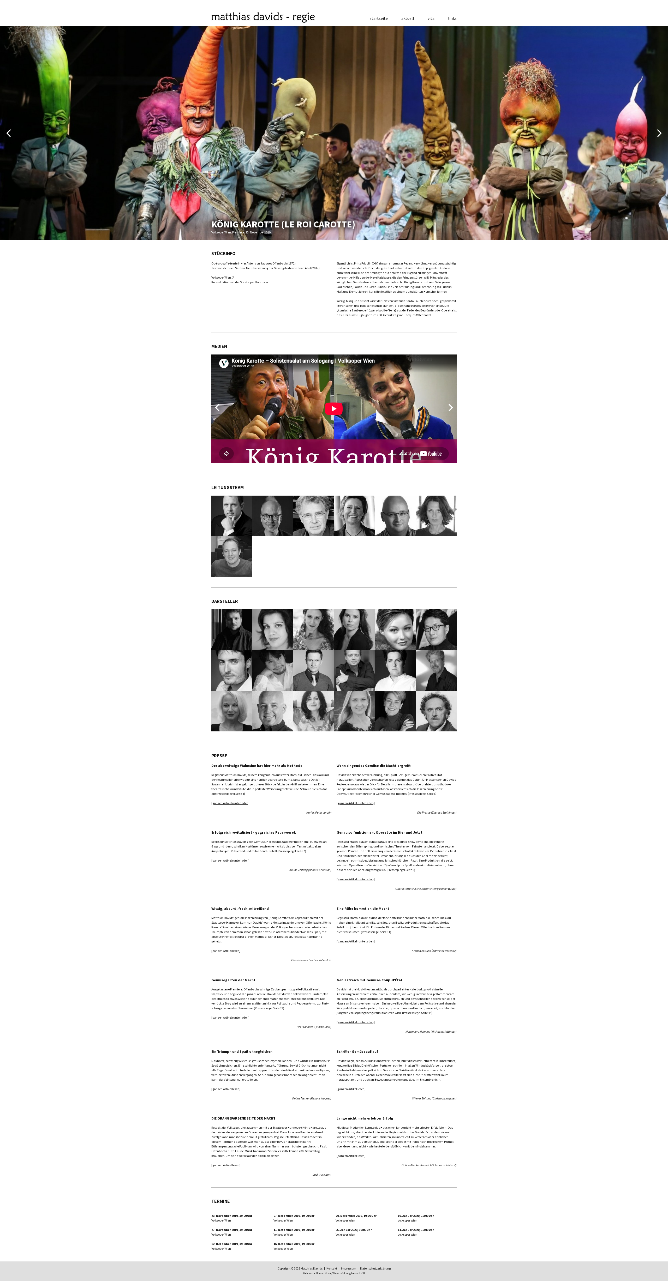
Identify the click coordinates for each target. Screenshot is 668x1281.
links (452, 18)
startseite (379, 18)
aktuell (407, 18)
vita (431, 18)
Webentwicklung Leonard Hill (348, 1273)
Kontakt (331, 1268)
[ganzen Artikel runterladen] (230, 803)
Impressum (348, 1268)
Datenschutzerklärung (375, 1268)
